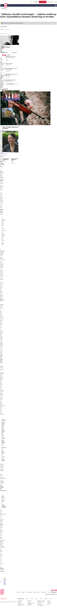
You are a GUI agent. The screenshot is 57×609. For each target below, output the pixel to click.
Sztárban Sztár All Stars (5, 105)
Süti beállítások (54, 592)
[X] (1, 55)
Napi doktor (33, 5)
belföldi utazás (8, 71)
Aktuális (10, 5)
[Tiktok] (51, 590)
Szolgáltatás (45, 598)
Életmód (20, 5)
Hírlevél (49, 592)
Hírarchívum (18, 592)
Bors (1, 62)
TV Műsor (38, 5)
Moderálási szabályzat (44, 592)
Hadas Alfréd (13, 163)
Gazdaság (31, 598)
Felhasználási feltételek (36, 592)
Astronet (28, 5)
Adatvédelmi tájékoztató (29, 592)
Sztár (14, 5)
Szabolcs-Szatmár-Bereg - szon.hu (40, 605)
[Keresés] (55, 5)
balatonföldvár (3, 26)
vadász (6, 33)
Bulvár (41, 598)
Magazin (36, 598)
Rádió (50, 598)
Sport (17, 5)
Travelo (24, 5)
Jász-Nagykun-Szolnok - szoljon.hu (41, 600)
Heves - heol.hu (29, 605)
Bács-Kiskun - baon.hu (20, 600)
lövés (3, 33)
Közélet (27, 598)
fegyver (1, 33)
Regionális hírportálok (21, 598)
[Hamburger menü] (2, 5)
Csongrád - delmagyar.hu (20, 605)
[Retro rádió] (41, 2)
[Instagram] (54, 590)
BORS (3, 8)
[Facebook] (56, 590)
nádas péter (7, 65)
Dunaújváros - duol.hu (29, 600)
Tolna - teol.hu (48, 600)
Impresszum (22, 592)
